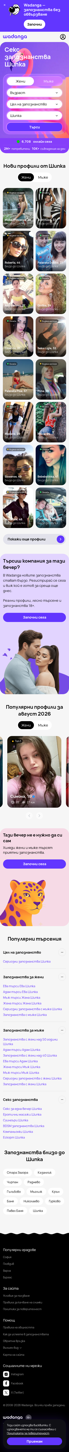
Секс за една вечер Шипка (22, 1109)
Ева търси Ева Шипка (19, 986)
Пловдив (8, 1264)
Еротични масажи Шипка (22, 1114)
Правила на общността (18, 1327)
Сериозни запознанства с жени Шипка (32, 1078)
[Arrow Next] (39, 815)
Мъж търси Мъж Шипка (21, 1073)
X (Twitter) (17, 1392)
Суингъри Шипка (15, 1120)
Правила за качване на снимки (22, 1302)
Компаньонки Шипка (18, 1132)
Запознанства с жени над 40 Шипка (30, 1055)
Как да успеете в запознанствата (26, 1334)
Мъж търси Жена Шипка (21, 997)
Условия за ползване (16, 1295)
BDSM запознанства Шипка (23, 1126)
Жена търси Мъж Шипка (21, 1067)
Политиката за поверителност (28, 1433)
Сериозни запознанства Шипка (27, 961)
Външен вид (11, 1347)
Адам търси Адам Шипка (21, 1050)
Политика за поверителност (22, 1309)
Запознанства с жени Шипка (24, 1084)
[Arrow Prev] (29, 815)
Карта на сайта (13, 1354)
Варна (7, 1270)
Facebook (17, 1383)
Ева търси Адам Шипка (20, 1061)
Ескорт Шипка (14, 1137)
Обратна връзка (14, 1341)
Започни (34, 24)
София (7, 1257)
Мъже (49, 81)
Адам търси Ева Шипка (20, 992)
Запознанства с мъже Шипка (25, 1015)
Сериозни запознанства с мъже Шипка (32, 1009)
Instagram (17, 1374)
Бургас (7, 1277)
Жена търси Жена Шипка (22, 1003)
